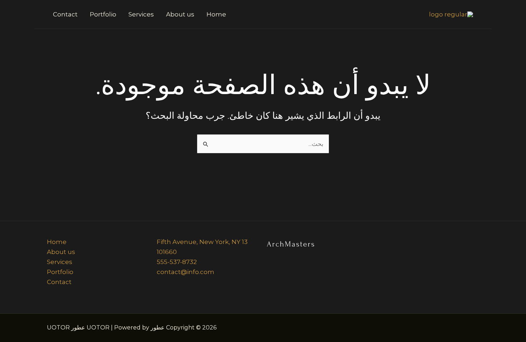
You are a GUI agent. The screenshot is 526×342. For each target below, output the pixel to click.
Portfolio (103, 14)
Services (141, 14)
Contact (65, 14)
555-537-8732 (177, 261)
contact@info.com (185, 271)
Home (216, 14)
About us (180, 14)
